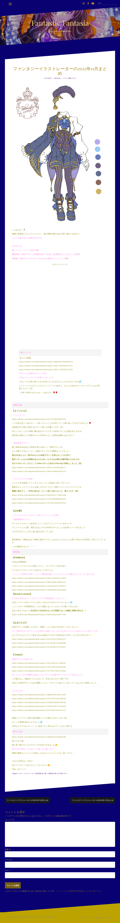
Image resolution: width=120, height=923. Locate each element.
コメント (9, 820)
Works (81, 917)
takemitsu (57, 78)
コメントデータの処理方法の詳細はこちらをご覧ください (79, 891)
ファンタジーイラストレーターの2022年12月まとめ (92, 800)
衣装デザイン (64, 773)
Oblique (41, 917)
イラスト (20, 773)
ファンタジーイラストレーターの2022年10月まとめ (27, 800)
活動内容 (51, 773)
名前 (8, 849)
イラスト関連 (67, 78)
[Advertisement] (60, 301)
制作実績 (38, 773)
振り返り (45, 773)
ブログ (74, 78)
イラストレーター (29, 773)
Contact (109, 917)
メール (8, 860)
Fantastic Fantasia (60, 22)
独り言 (57, 773)
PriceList (89, 917)
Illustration (99, 917)
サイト (7, 870)
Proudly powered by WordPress (19, 917)
